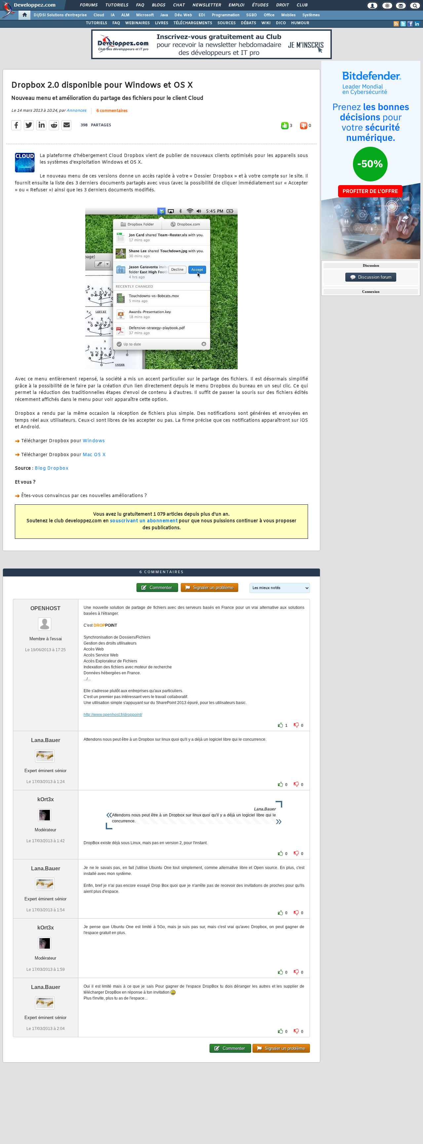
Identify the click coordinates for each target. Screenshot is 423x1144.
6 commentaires (112, 111)
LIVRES (161, 23)
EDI (202, 15)
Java (164, 15)
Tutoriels (116, 5)
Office (269, 15)
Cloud (99, 15)
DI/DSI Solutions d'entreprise (60, 15)
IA (113, 15)
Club (302, 5)
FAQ (139, 5)
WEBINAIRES (137, 23)
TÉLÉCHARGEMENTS (192, 23)
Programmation (226, 15)
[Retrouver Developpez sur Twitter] (403, 23)
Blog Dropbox (51, 468)
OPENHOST (45, 608)
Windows (94, 441)
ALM (125, 15)
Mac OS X (94, 455)
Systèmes (311, 15)
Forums (88, 5)
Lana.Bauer (45, 740)
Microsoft (145, 15)
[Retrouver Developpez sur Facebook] (410, 23)
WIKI (266, 23)
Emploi (236, 5)
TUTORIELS (96, 23)
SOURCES (226, 23)
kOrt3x (45, 799)
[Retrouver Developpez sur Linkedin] (417, 23)
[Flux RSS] (396, 23)
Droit (282, 5)
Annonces (76, 110)
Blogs (158, 5)
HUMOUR (300, 23)
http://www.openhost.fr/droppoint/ (113, 714)
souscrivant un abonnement (144, 521)
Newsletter (206, 5)
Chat (178, 5)
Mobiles (288, 15)
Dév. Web (183, 15)
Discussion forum (374, 277)
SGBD (251, 15)
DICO (281, 23)
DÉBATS (248, 23)
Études (260, 5)
